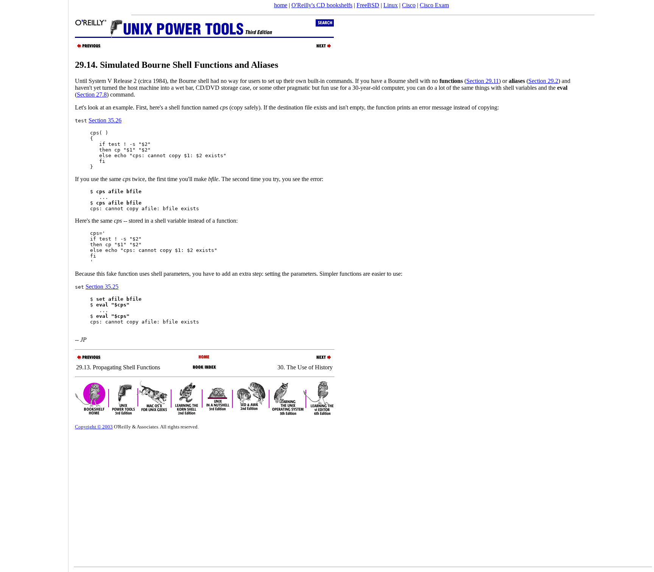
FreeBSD (368, 5)
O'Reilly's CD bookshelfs (321, 5)
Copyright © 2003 (94, 427)
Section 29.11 (482, 81)
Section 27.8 (92, 94)
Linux (390, 5)
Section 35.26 (105, 120)
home (280, 5)
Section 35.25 (102, 286)
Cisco (409, 5)
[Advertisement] (34, 283)
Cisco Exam (434, 5)
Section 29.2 (543, 81)
